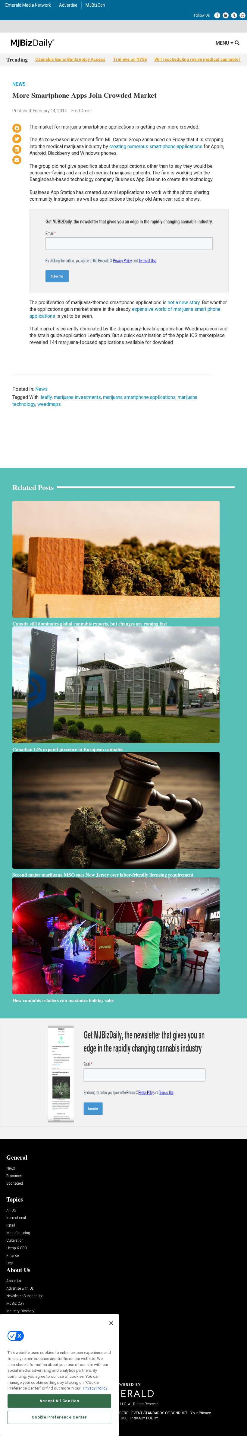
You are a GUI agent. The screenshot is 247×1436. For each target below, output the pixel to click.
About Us (13, 1281)
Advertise (68, 5)
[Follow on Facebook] (217, 15)
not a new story (184, 302)
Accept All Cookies (59, 1401)
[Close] (111, 1323)
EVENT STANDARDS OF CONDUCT (159, 1413)
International (16, 1218)
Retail (10, 1225)
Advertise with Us (20, 1289)
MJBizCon (95, 5)
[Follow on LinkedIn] (226, 15)
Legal (10, 1263)
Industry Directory (20, 1311)
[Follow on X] (234, 15)
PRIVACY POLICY (144, 1418)
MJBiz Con (15, 1304)
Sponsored (14, 1184)
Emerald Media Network (28, 5)
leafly (46, 397)
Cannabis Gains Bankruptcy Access (70, 59)
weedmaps (49, 404)
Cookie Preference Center (59, 1417)
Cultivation (14, 1241)
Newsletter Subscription (25, 1296)
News (19, 84)
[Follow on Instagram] (242, 15)
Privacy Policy (95, 1388)
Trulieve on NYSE (130, 59)
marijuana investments (77, 397)
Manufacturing (18, 1233)
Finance (12, 1256)
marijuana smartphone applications (139, 397)
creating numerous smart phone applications (155, 146)
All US (11, 1210)
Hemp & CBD (16, 1248)
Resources (14, 1176)
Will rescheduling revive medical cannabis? (198, 59)
